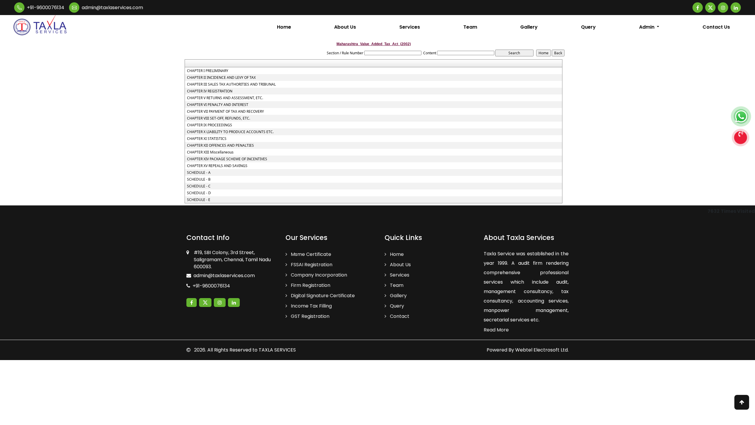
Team (470, 27)
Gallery (529, 27)
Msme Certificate (310, 254)
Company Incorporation (318, 275)
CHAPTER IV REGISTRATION (209, 91)
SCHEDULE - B (199, 179)
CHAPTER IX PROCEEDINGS (209, 125)
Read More (496, 329)
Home (284, 27)
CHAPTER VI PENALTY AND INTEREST (217, 104)
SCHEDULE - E (198, 199)
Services (409, 27)
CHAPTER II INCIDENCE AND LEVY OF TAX (221, 77)
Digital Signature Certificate (322, 295)
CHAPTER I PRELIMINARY (207, 70)
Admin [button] (647, 27)
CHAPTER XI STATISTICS (206, 138)
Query (588, 27)
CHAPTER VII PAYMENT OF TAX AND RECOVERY (225, 111)
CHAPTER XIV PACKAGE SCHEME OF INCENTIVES (227, 159)
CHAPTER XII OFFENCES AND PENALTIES (220, 145)
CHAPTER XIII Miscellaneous (210, 152)
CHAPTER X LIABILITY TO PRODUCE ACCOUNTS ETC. (230, 132)
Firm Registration (310, 285)
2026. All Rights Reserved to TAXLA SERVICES (244, 349)
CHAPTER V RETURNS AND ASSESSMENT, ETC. (225, 98)
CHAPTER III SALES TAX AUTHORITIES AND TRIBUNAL (231, 84)
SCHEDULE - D (199, 193)
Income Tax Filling (311, 306)
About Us (345, 27)
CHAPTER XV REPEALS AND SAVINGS (217, 166)
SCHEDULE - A (199, 172)
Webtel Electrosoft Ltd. (542, 349)
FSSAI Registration (311, 264)
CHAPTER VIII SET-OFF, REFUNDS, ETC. (218, 118)
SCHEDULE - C (199, 186)
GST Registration (309, 316)
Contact (399, 316)
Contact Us (716, 27)
